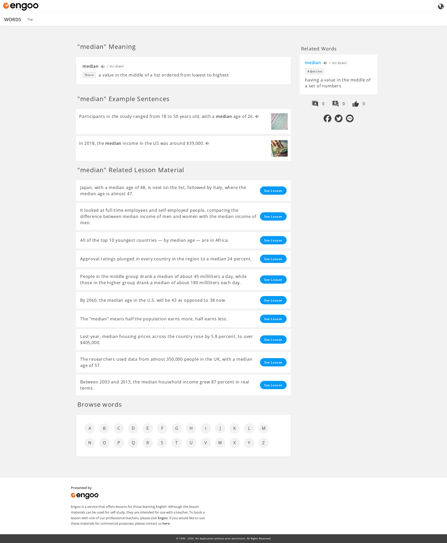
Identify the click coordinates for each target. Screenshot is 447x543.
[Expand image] (279, 121)
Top (30, 19)
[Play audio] (103, 67)
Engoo (163, 518)
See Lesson (273, 190)
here (166, 523)
